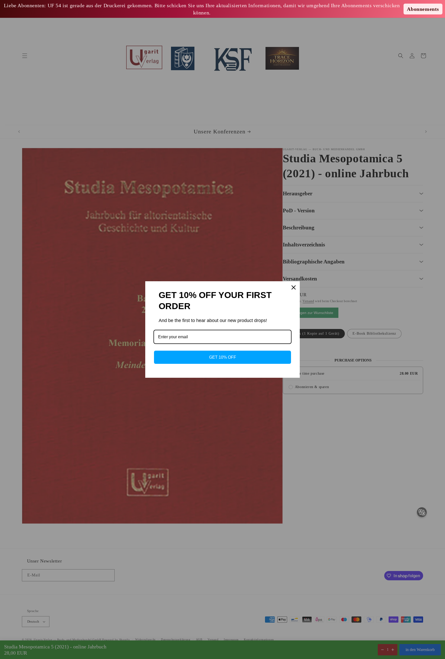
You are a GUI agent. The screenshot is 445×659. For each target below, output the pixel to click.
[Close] (293, 287)
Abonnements (423, 9)
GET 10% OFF (222, 357)
